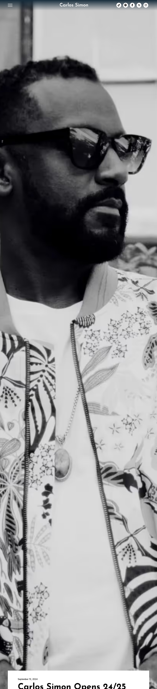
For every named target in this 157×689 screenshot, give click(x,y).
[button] (10, 5)
